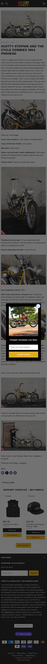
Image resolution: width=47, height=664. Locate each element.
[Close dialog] (38, 306)
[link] (23, 321)
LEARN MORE (23, 354)
